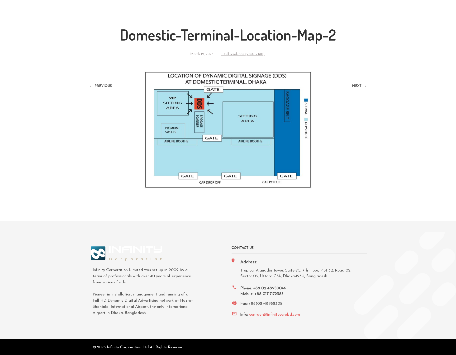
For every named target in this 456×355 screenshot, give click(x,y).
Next (356, 86)
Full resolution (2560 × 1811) (244, 54)
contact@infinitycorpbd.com (274, 315)
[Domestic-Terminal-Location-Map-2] (228, 190)
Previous (103, 86)
